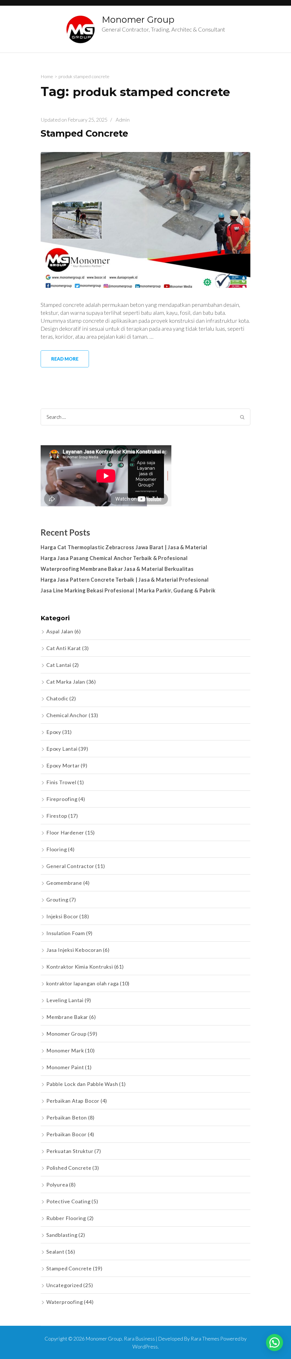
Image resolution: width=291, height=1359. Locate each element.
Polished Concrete (69, 1168)
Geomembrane (64, 883)
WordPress (145, 1346)
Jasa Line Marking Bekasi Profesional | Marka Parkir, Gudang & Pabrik (128, 590)
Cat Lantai (58, 665)
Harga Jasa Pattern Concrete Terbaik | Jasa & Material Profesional (125, 580)
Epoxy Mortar (63, 765)
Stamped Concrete (84, 133)
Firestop (56, 816)
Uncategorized (64, 1285)
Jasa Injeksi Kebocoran (74, 950)
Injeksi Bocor (62, 916)
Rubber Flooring (66, 1218)
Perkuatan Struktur (69, 1151)
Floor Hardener (65, 832)
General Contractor (70, 866)
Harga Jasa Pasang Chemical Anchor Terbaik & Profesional (114, 558)
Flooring (56, 849)
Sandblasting (62, 1235)
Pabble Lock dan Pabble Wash (82, 1084)
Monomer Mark (65, 1050)
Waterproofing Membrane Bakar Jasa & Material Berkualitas (117, 569)
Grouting (57, 899)
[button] (274, 1342)
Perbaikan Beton (66, 1117)
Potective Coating (68, 1201)
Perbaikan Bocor (66, 1134)
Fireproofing (62, 799)
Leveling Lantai (65, 1000)
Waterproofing (64, 1302)
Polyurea (57, 1184)
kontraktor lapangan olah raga (82, 983)
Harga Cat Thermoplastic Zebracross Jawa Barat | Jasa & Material (124, 547)
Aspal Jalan (59, 631)
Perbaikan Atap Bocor (72, 1101)
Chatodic (57, 698)
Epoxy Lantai (62, 749)
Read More (64, 358)
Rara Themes (205, 1338)
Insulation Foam (65, 933)
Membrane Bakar (67, 1017)
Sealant (55, 1251)
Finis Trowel (61, 782)
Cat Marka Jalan (65, 682)
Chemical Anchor (67, 715)
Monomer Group (138, 19)
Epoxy (53, 732)
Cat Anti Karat (63, 648)
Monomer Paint (65, 1067)
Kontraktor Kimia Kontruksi (79, 966)
